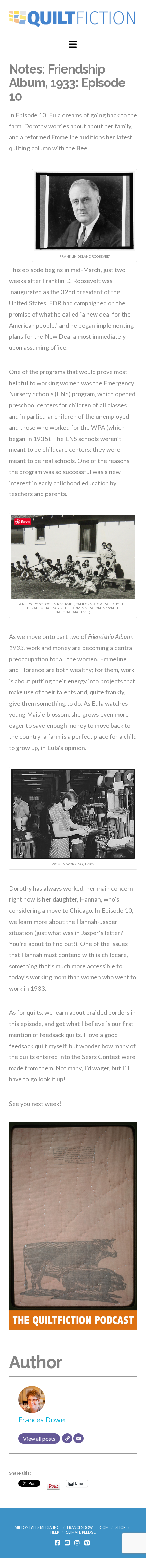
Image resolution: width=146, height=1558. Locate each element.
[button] (73, 44)
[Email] (78, 1438)
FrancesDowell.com (88, 1527)
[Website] (67, 1438)
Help (54, 1532)
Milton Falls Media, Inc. (37, 1527)
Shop (120, 1527)
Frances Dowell (43, 1419)
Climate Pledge (81, 1532)
